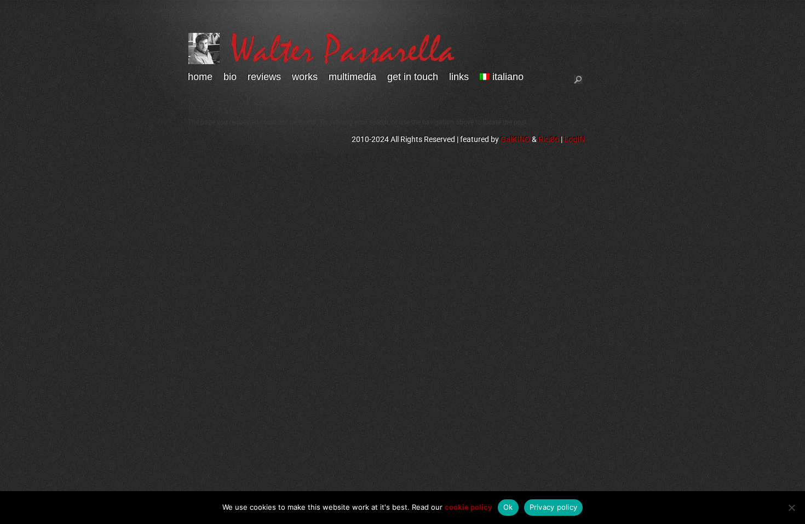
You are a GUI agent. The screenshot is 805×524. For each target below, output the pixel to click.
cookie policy (468, 507)
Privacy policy (554, 507)
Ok (508, 507)
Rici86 (548, 139)
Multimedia (352, 77)
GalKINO (515, 139)
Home (200, 77)
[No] (791, 507)
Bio (230, 77)
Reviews (264, 77)
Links (459, 77)
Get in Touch (412, 77)
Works (305, 77)
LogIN (574, 139)
